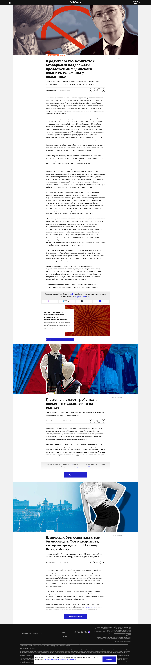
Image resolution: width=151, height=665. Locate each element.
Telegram (77, 297)
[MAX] (89, 632)
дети (56, 340)
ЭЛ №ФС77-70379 (118, 628)
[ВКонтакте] (82, 632)
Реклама (64, 636)
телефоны (49, 340)
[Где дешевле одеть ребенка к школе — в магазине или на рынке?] (90, 421)
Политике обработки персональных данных (60, 659)
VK (89, 297)
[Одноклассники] (85, 632)
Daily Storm (75, 2)
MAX (71, 294)
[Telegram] (75, 632)
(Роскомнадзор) (98, 628)
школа (71, 340)
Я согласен (109, 659)
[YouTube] (78, 632)
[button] (9, 3)
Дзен (84, 297)
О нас (63, 632)
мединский (64, 340)
